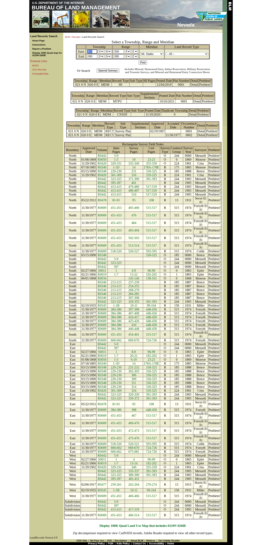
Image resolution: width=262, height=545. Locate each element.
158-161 (151, 278)
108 (151, 200)
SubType (123, 125)
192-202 (151, 274)
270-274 (151, 484)
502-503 (133, 238)
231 (133, 171)
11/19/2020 (153, 114)
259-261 (116, 484)
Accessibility (156, 543)
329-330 (133, 394)
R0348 (102, 171)
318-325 (151, 171)
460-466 (133, 496)
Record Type (120, 80)
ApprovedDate (157, 125)
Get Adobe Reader (169, 540)
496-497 (133, 190)
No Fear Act (97, 540)
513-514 (133, 245)
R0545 (102, 305)
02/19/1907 (157, 131)
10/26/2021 (167, 101)
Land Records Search (44, 36)
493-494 (133, 230)
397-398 (133, 309)
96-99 (151, 270)
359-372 (133, 398)
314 (133, 386)
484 (133, 223)
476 (133, 215)
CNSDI (122, 114)
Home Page (38, 40)
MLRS (35, 65)
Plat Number (181, 80)
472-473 (133, 430)
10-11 (134, 305)
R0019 (102, 274)
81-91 (116, 200)
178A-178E (151, 167)
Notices (150, 540)
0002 (189, 135)
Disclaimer (121, 540)
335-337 (133, 471)
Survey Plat (122, 131)
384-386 (116, 309)
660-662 (116, 340)
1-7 (116, 274)
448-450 (151, 309)
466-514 (133, 515)
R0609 (102, 207)
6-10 (134, 359)
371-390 (133, 179)
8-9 (134, 352)
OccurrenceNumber (188, 125)
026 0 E (93, 84)
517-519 (151, 186)
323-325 (116, 179)
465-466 (133, 207)
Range (126, 47)
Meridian (152, 47)
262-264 (133, 484)
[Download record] (137, 114)
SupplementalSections (149, 95)
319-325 (151, 175)
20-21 (134, 355)
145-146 (133, 278)
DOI (109, 540)
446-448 (133, 328)
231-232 (133, 367)
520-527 (133, 251)
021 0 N (80, 84)
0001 (181, 84)
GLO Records (39, 69)
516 (133, 194)
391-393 (151, 179)
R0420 (102, 163)
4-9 (134, 270)
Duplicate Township (174, 110)
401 (133, 183)
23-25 (151, 159)
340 (133, 467)
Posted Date (164, 80)
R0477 (102, 484)
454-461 (133, 334)
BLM (67, 37)
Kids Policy (123, 543)
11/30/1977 (173, 135)
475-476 (133, 438)
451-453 (116, 207)
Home (170, 543)
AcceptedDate (173, 125)
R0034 (102, 278)
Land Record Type (187, 47)
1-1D (116, 167)
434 (133, 325)
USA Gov (82, 540)
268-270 (133, 290)
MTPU (117, 101)
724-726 (151, 340)
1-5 (116, 159)
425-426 (133, 321)
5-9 (116, 155)
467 (133, 415)
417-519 (133, 509)
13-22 (134, 274)
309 (133, 379)
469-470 (133, 423)
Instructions (38, 44)
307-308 (133, 297)
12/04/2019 (164, 84)
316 (133, 175)
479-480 (133, 186)
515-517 (151, 207)
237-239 (133, 282)
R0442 (102, 155)
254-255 (133, 286)
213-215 (116, 282)
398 (133, 410)
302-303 (133, 371)
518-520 (116, 251)
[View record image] (136, 84)
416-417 (133, 317)
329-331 (116, 163)
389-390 (133, 475)
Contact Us (139, 543)
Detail (194, 80)
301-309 (116, 175)
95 (134, 200)
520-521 (133, 444)
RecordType (109, 125)
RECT (109, 131)
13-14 (134, 463)
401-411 (134, 478)
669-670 (133, 340)
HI (120, 84)
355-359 (151, 163)
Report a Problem (41, 49)
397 (116, 266)
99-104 (151, 305)
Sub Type (136, 80)
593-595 (151, 251)
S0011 (102, 270)
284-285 (133, 294)
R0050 (102, 159)
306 (133, 375)
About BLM (136, 540)
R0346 (102, 282)
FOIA (111, 543)
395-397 (116, 183)
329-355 (133, 301)
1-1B (116, 305)
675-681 (133, 451)
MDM (105, 84)
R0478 (102, 200)
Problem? (205, 80)
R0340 (102, 167)
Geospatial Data (40, 73)
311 (133, 383)
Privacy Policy (96, 543)
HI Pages (149, 80)
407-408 (133, 313)
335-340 (133, 163)
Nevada (76, 37)
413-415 (116, 186)
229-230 (116, 171)
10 (134, 159)
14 (134, 167)
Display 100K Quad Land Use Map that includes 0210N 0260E (142, 525)
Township (99, 47)
